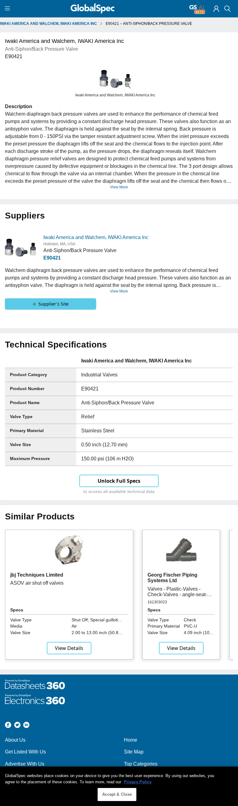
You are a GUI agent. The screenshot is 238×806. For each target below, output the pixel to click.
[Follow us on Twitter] (17, 726)
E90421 (52, 257)
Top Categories (140, 764)
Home (130, 740)
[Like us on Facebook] (8, 726)
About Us (15, 740)
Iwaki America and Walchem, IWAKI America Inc (95, 237)
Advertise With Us (24, 764)
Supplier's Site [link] (53, 304)
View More (119, 187)
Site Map (133, 751)
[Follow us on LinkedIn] (26, 726)
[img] (216, 8)
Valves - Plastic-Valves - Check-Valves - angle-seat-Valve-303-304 (177, 594)
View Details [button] (69, 648)
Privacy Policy (138, 782)
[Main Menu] (8, 8)
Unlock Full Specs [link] (119, 480)
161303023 (157, 602)
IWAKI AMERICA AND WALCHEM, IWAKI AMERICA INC (48, 23)
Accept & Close (117, 794)
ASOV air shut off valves (37, 583)
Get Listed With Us (25, 751)
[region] (119, 786)
